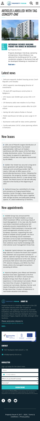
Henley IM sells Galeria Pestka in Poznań (17, 112)
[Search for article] (31, 4)
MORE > (4, 326)
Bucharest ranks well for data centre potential (19, 122)
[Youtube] (15, 400)
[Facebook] (3, 400)
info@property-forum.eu (12, 354)
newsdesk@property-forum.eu (12, 323)
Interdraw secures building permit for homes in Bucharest (22, 45)
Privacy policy (24, 417)
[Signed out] (2, 4)
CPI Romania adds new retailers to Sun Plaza (19, 103)
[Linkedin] (9, 400)
